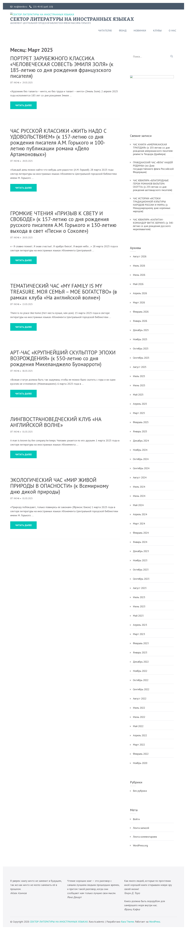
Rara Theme (127, 921)
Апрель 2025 (140, 403)
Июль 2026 (139, 265)
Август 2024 (139, 477)
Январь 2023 (140, 652)
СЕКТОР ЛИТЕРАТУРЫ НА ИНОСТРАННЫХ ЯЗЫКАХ (72, 19)
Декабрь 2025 (141, 330)
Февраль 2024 (141, 532)
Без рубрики (140, 790)
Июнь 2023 (139, 606)
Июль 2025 (139, 376)
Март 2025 (139, 413)
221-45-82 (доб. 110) (43, 6)
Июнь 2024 (139, 495)
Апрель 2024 (140, 514)
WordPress (154, 921)
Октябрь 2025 (140, 348)
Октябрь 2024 (140, 459)
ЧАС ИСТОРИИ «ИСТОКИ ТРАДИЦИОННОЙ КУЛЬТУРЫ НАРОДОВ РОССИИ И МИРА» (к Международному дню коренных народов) (151, 205)
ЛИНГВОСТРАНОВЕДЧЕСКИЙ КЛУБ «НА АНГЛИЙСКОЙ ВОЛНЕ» (55, 422)
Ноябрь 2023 (140, 560)
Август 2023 (139, 588)
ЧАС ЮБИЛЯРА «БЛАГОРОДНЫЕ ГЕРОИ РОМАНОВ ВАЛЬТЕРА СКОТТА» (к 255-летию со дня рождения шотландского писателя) (152, 185)
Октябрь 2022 (140, 680)
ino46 (16, 82)
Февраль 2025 (141, 422)
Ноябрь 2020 (140, 763)
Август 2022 (139, 698)
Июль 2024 (139, 486)
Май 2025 (138, 394)
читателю (105, 30)
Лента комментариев (145, 836)
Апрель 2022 (140, 735)
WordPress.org (140, 845)
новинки (140, 30)
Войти (136, 819)
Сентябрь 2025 (141, 357)
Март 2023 (139, 634)
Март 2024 (139, 523)
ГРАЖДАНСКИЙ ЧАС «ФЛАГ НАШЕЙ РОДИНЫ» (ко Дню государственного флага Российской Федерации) (153, 167)
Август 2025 (139, 367)
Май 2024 (138, 505)
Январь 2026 (140, 320)
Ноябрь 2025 (140, 339)
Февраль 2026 (141, 311)
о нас (172, 30)
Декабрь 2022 (141, 661)
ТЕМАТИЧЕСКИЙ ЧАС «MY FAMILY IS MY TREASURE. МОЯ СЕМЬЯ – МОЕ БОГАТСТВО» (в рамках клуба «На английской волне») (63, 291)
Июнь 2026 (139, 274)
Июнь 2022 (139, 717)
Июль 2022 (139, 707)
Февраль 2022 (141, 753)
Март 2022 (139, 744)
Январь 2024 (140, 542)
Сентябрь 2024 (141, 468)
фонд (123, 30)
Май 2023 (138, 615)
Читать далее (23, 105)
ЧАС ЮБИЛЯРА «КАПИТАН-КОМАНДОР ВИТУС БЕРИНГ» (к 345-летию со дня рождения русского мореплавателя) (153, 224)
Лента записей (141, 828)
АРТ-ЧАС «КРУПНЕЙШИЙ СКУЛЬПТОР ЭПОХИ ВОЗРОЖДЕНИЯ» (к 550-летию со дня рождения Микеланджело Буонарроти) (63, 358)
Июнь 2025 (139, 385)
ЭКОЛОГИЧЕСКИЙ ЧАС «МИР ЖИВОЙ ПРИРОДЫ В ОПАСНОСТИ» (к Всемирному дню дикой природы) (59, 486)
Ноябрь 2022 (140, 670)
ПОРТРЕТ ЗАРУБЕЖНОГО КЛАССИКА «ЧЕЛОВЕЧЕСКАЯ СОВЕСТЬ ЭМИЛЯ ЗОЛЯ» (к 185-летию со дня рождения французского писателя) (61, 67)
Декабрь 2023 (141, 551)
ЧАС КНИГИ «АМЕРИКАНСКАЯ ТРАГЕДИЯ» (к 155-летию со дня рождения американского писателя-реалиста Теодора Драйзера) (153, 149)
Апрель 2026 (140, 293)
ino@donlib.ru (20, 6)
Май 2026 (138, 284)
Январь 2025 (140, 431)
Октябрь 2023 (140, 569)
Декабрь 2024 (141, 440)
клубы (157, 30)
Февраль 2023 (141, 643)
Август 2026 (139, 256)
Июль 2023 (139, 597)
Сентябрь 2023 (141, 578)
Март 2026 (139, 302)
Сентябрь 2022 (141, 689)
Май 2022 (138, 726)
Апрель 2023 (140, 624)
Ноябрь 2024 (140, 449)
